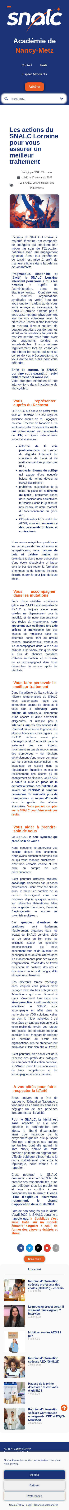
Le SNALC (25, 182)
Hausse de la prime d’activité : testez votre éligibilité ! (43, 1387)
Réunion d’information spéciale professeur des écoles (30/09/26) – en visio (46, 1284)
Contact (27, 65)
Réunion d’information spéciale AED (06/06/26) (43, 1359)
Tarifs (43, 65)
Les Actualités (40, 182)
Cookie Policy (16, 1504)
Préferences (34, 1496)
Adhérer (34, 86)
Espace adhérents (34, 74)
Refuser (34, 1485)
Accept (34, 1474)
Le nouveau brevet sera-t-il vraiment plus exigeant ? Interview (46, 1310)
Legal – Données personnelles (42, 1504)
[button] (20, 1248)
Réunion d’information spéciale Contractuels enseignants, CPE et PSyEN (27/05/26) (46, 1414)
